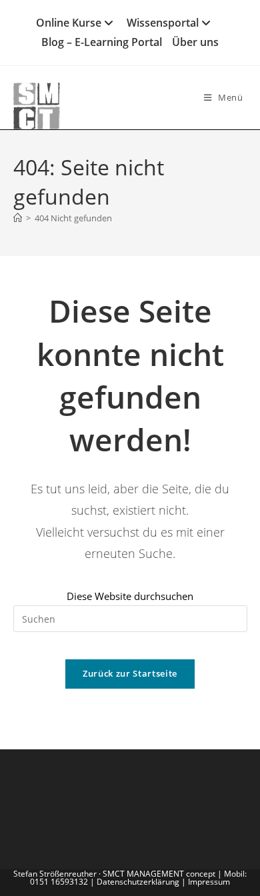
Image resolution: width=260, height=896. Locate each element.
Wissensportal (163, 22)
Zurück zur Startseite (130, 673)
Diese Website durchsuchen (130, 596)
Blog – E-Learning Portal (101, 42)
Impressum (209, 881)
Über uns (195, 42)
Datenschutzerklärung (138, 881)
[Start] (17, 218)
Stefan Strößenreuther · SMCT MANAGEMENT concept (115, 873)
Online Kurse (68, 22)
